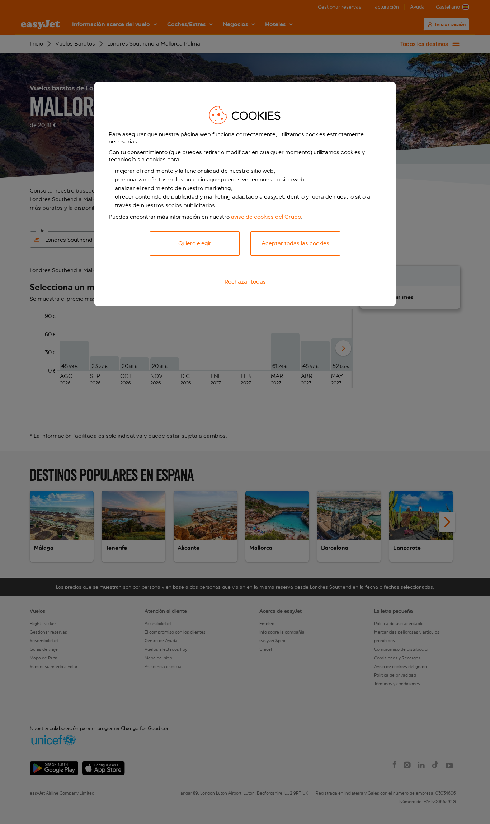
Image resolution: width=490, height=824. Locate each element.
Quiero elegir (194, 243)
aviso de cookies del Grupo (266, 216)
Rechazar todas (245, 281)
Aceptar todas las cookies (295, 243)
